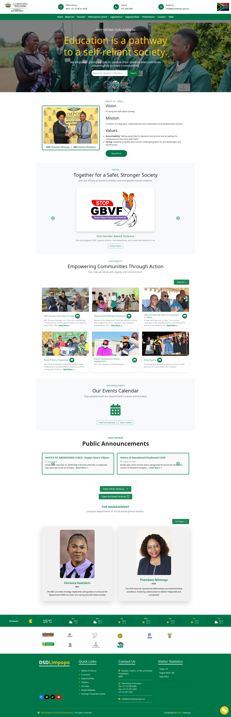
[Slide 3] (124, 84)
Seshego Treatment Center (93, 694)
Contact (161, 17)
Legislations (116, 17)
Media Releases (88, 690)
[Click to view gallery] (77, 316)
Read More (116, 153)
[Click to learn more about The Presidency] (53, 635)
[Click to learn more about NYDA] (103, 645)
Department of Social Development (57, 712)
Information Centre (97, 17)
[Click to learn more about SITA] (153, 636)
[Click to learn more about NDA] (103, 636)
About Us (69, 17)
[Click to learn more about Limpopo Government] (53, 644)
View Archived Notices (114, 496)
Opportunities (132, 17)
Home (60, 17)
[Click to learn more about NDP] (128, 645)
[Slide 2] (115, 84)
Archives (85, 686)
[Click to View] (115, 410)
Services (81, 17)
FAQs (171, 17)
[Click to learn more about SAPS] (128, 636)
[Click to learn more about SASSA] (78, 635)
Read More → (64, 325)
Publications (148, 17)
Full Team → (180, 521)
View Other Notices (114, 489)
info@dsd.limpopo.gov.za (133, 699)
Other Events (116, 246)
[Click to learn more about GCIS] (178, 635)
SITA (179, 712)
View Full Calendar (107, 422)
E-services (85, 674)
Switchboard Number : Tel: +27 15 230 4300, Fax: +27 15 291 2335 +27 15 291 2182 (130, 687)
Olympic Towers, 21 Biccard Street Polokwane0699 (135, 673)
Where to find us (88, 670)
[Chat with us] (224, 710)
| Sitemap (186, 712)
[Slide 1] (107, 84)
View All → (181, 282)
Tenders (85, 682)
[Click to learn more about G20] (78, 645)
